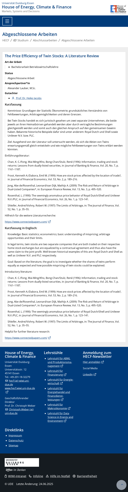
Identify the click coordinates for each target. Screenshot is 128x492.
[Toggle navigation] (7, 21)
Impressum (15, 435)
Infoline (38, 476)
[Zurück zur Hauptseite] (118, 9)
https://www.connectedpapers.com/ (26, 221)
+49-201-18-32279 (20, 377)
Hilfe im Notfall (60, 476)
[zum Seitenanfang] (121, 485)
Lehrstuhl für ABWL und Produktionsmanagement (60, 362)
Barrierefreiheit (87, 476)
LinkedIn (88, 374)
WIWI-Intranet (17, 476)
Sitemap (13, 445)
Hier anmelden (91, 362)
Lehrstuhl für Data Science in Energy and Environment (60, 417)
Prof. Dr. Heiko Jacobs (28, 98)
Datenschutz (16, 440)
